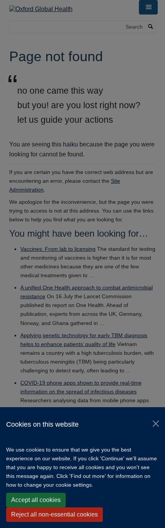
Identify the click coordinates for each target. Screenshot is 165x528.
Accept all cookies (36, 500)
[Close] (156, 424)
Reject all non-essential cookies (54, 514)
